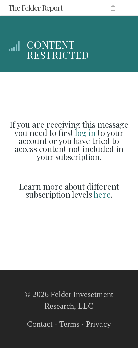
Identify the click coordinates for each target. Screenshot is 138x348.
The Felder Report (35, 7)
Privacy (98, 324)
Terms (69, 324)
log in (85, 132)
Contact (40, 324)
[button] (126, 7)
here (102, 194)
